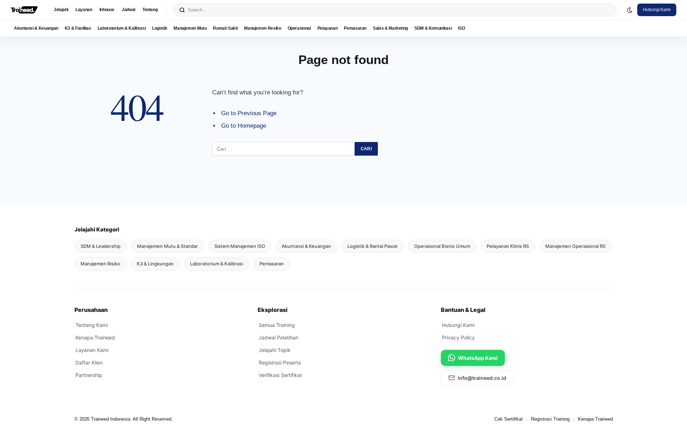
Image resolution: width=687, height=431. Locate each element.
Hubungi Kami (657, 9)
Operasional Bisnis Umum (442, 246)
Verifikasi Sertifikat (280, 375)
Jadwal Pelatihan (278, 337)
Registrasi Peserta (280, 362)
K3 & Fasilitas (78, 28)
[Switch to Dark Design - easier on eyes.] (629, 10)
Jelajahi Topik (275, 350)
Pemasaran (355, 28)
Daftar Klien (89, 362)
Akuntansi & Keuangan (36, 28)
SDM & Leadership (101, 246)
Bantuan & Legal (463, 309)
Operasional (299, 28)
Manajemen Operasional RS (575, 246)
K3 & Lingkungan (155, 263)
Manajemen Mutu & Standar (167, 246)
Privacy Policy (458, 337)
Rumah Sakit (225, 28)
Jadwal (128, 9)
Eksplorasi (273, 309)
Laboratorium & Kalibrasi (122, 28)
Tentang (149, 9)
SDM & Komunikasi (433, 28)
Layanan (83, 9)
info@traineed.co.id (482, 378)
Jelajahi (61, 9)
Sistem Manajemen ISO (239, 246)
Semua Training (277, 325)
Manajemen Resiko (262, 28)
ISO (461, 28)
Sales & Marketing (390, 28)
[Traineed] (24, 10)
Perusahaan (91, 309)
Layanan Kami (91, 350)
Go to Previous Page (249, 113)
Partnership (88, 375)
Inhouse (106, 9)
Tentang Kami (91, 325)
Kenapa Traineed (95, 337)
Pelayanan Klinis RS (508, 246)
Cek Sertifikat (508, 419)
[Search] (182, 10)
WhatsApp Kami (478, 358)
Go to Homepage (243, 125)
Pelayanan (327, 28)
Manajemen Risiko (100, 263)
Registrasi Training (550, 419)
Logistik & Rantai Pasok (372, 246)
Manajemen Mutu (190, 28)
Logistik (159, 28)
